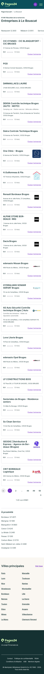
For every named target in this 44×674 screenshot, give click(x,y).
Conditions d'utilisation (14, 661)
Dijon (3, 609)
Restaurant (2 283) (8, 31)
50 (40, 491)
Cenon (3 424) (7, 529)
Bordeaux (5, 594)
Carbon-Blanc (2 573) (10, 540)
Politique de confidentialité (23, 658)
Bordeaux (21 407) (8, 517)
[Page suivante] (40, 495)
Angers (25, 609)
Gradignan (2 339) (8, 548)
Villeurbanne (27, 614)
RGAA (37, 658)
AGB (24, 661)
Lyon (3, 578)
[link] (22, 48)
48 (28, 491)
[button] (35, 4)
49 (34, 491)
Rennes (4, 599)
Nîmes (3, 614)
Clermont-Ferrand (29, 619)
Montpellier (26, 589)
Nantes (25, 583)
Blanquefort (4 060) (9, 525)
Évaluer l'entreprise (34, 54)
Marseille (25, 573)
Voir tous (39, 566)
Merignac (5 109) (8, 521)
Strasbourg (5, 589)
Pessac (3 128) (7, 536)
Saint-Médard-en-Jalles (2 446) (14, 544)
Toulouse (26, 578)
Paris (3, 573)
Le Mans (4, 619)
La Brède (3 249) (8, 532)
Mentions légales (34, 661)
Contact (10, 658)
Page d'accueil (6, 12)
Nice (3, 583)
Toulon (4, 604)
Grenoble (25, 604)
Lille (23, 594)
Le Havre (25, 599)
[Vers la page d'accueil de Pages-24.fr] (9, 4)
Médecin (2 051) (27, 31)
